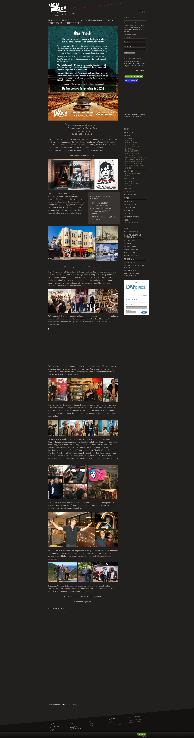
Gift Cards (129, 192)
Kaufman (129, 159)
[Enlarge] (116, 29)
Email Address (129, 37)
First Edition (132, 183)
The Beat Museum (137, 728)
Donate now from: (131, 299)
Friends (92, 723)
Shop (120, 4)
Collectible (130, 179)
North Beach (130, 256)
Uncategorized (131, 217)
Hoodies (136, 173)
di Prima (129, 149)
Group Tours (115, 724)
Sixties (129, 166)
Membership (130, 195)
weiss (128, 168)
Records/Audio (131, 204)
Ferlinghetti (132, 151)
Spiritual (139, 166)
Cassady (129, 145)
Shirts (128, 176)
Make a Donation (131, 81)
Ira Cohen (130, 157)
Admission (129, 133)
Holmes (141, 155)
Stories (128, 262)
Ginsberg (130, 155)
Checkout (72, 723)
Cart (52, 730)
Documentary (132, 222)
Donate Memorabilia (135, 720)
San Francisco (133, 164)
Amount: (128, 310)
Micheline (130, 162)
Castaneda (131, 147)
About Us (73, 8)
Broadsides (131, 181)
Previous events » (140, 70)
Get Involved (109, 4)
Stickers (128, 210)
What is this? (143, 295)
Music (140, 162)
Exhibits (128, 243)
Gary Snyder (132, 153)
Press (127, 259)
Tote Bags (129, 214)
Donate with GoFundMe (133, 76)
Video (127, 220)
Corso (141, 147)
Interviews (129, 249)
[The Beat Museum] (57, 8)
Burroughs (131, 142)
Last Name (127, 46)
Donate (127, 188)
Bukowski (130, 140)
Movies (127, 253)
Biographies (131, 138)
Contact (92, 726)
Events (92, 6)
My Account (55, 727)
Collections (130, 232)
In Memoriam (130, 246)
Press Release (61, 704)
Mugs (126, 198)
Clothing (128, 171)
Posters (128, 201)
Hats (127, 173)
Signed (128, 185)
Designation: (130, 305)
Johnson (141, 157)
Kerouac (140, 159)
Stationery (129, 207)
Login (133, 18)
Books (127, 136)
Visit (99, 6)
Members (83, 7)
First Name (127, 42)
